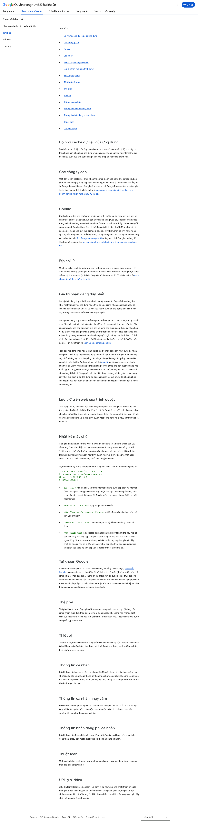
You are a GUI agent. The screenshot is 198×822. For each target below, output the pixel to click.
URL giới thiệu (70, 128)
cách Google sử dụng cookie (89, 238)
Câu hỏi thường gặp (105, 11)
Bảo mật (66, 817)
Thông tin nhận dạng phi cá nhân (79, 115)
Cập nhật (7, 46)
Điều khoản (78, 817)
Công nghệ (82, 11)
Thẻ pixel (68, 89)
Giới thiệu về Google (49, 817)
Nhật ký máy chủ (72, 75)
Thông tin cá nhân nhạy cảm (77, 108)
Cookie (67, 49)
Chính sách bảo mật (32, 11)
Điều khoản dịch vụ (59, 11)
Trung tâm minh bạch (96, 817)
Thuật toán (69, 122)
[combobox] (155, 817)
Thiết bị (67, 95)
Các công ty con (71, 42)
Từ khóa (7, 33)
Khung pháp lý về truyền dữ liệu (19, 26)
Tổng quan (8, 11)
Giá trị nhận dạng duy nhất (76, 62)
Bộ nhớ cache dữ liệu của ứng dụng (80, 36)
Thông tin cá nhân (72, 102)
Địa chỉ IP (68, 55)
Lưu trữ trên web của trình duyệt (79, 69)
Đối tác (7, 39)
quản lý (104, 362)
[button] (177, 5)
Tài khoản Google (72, 82)
